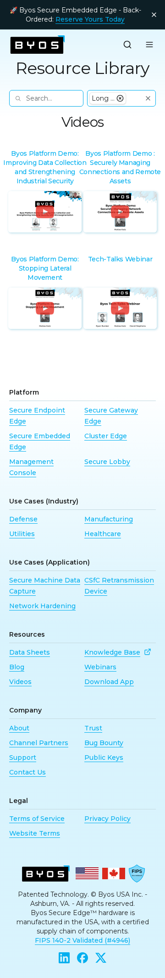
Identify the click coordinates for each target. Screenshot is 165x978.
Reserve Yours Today (90, 19)
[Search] (127, 44)
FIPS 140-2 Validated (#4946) (82, 940)
